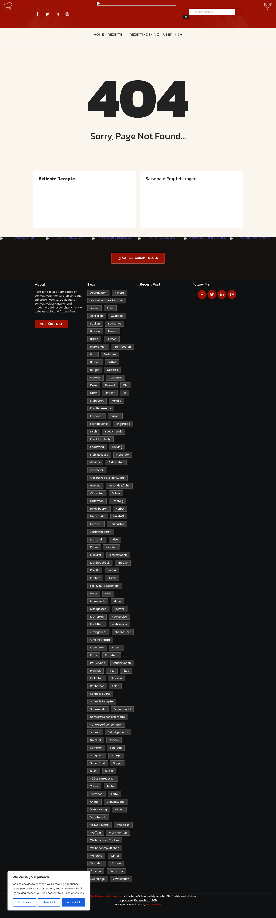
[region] (49, 890)
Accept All (73, 902)
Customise (24, 902)
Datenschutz (142, 900)
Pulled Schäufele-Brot (214, 209)
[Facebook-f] (37, 14)
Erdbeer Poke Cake (60, 211)
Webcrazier (153, 905)
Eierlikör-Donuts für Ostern (165, 209)
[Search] (238, 12)
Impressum (126, 900)
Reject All (49, 902)
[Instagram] (67, 14)
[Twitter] (47, 14)
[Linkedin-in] (57, 14)
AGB (154, 900)
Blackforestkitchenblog (105, 896)
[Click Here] (186, 17)
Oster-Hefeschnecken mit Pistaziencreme (108, 207)
